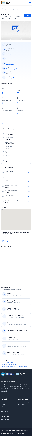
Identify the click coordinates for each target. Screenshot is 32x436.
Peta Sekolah (4, 406)
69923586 (9, 55)
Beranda (3, 402)
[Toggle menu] (30, 3)
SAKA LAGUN (9, 78)
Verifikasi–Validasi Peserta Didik (8, 366)
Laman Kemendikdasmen (23, 402)
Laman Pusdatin (21, 404)
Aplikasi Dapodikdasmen (7, 362)
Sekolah (3, 404)
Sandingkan (4, 409)
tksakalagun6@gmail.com (12, 69)
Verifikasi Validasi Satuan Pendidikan (9, 364)
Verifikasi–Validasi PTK (24, 366)
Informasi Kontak (5, 411)
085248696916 (10, 64)
